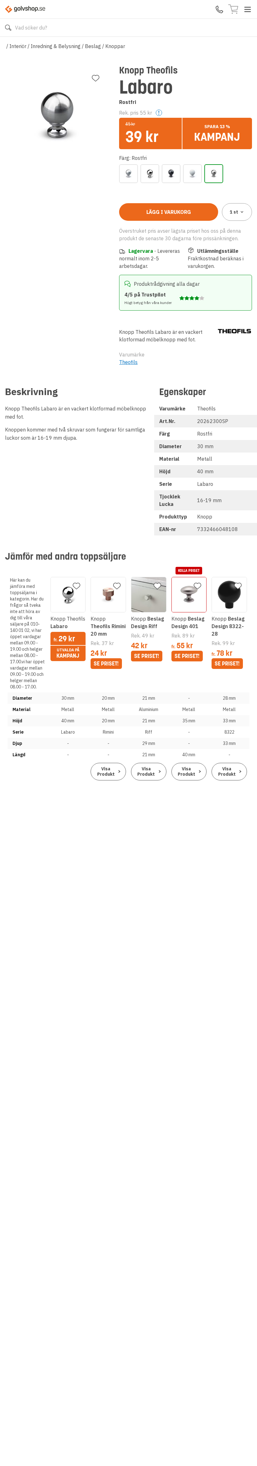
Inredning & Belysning (56, 46)
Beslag (93, 46)
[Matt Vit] (192, 173)
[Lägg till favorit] (96, 78)
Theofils (128, 362)
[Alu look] (128, 173)
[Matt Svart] (171, 173)
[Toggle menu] (247, 9)
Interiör (17, 46)
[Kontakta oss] (219, 9)
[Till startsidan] (25, 9)
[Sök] (8, 27)
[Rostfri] (213, 173)
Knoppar (115, 46)
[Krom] (149, 173)
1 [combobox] (234, 212)
